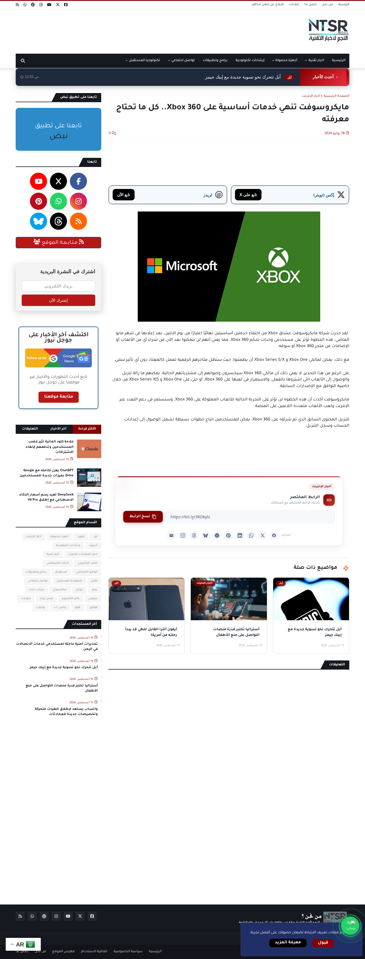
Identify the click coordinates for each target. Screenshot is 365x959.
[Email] (171, 535)
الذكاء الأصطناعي (57, 563)
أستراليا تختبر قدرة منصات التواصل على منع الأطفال (62, 688)
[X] (262, 535)
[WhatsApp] (251, 535)
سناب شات (36, 589)
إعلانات (294, 4)
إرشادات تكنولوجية (68, 545)
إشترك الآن (58, 300)
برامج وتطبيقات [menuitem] (215, 61)
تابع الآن (123, 194)
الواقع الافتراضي (87, 572)
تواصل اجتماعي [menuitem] (183, 61)
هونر (77, 607)
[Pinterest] (228, 535)
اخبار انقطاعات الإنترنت (83, 554)
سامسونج (60, 589)
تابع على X (248, 194)
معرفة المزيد (288, 942)
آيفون (81, 536)
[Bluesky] (205, 535)
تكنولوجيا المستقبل (69, 581)
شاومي (93, 598)
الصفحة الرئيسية (336, 96)
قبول (323, 943)
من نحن (327, 4)
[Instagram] (182, 535)
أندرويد (93, 545)
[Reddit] (217, 535)
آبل (96, 536)
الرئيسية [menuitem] (338, 61)
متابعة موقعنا (58, 397)
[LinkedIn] (239, 535)
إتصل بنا (310, 4)
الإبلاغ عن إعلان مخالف (268, 4)
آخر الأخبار (58, 429)
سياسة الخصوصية (128, 952)
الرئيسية (343, 4)
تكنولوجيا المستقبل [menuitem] (144, 61)
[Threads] (194, 535)
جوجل (79, 589)
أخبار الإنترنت (311, 96)
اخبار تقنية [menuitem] (316, 61)
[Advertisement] (119, 29)
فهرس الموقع (63, 952)
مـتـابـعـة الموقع (59, 243)
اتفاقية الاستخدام (94, 952)
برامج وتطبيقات (36, 572)
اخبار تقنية (52, 554)
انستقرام (61, 572)
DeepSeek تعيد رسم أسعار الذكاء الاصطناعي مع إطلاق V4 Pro (46, 497)
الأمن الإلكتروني (88, 563)
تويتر (95, 589)
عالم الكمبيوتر (71, 598)
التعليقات (30, 429)
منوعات (26, 598)
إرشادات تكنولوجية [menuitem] (250, 61)
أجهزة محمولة (59, 536)
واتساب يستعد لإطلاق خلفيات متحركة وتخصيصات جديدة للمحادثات (66, 712)
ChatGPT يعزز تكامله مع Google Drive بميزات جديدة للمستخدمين (47, 473)
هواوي (93, 607)
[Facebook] (274, 535)
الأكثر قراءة (87, 429)
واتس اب (60, 607)
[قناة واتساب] (350, 925)
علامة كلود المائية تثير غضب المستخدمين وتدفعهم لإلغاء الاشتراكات (50, 447)
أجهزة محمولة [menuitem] (286, 61)
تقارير (94, 581)
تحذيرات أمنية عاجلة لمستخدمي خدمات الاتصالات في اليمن (57, 646)
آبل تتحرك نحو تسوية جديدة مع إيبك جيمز (248, 76)
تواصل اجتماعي (38, 581)
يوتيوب (40, 607)
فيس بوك (46, 598)
